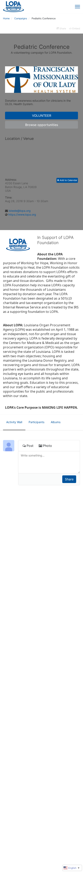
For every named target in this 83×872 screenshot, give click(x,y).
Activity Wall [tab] (14, 422)
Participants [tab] (36, 422)
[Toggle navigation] (77, 7)
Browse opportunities (41, 125)
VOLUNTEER (41, 116)
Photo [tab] (47, 446)
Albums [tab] (55, 422)
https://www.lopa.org (22, 214)
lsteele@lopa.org (20, 210)
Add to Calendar (68, 180)
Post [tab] (30, 446)
